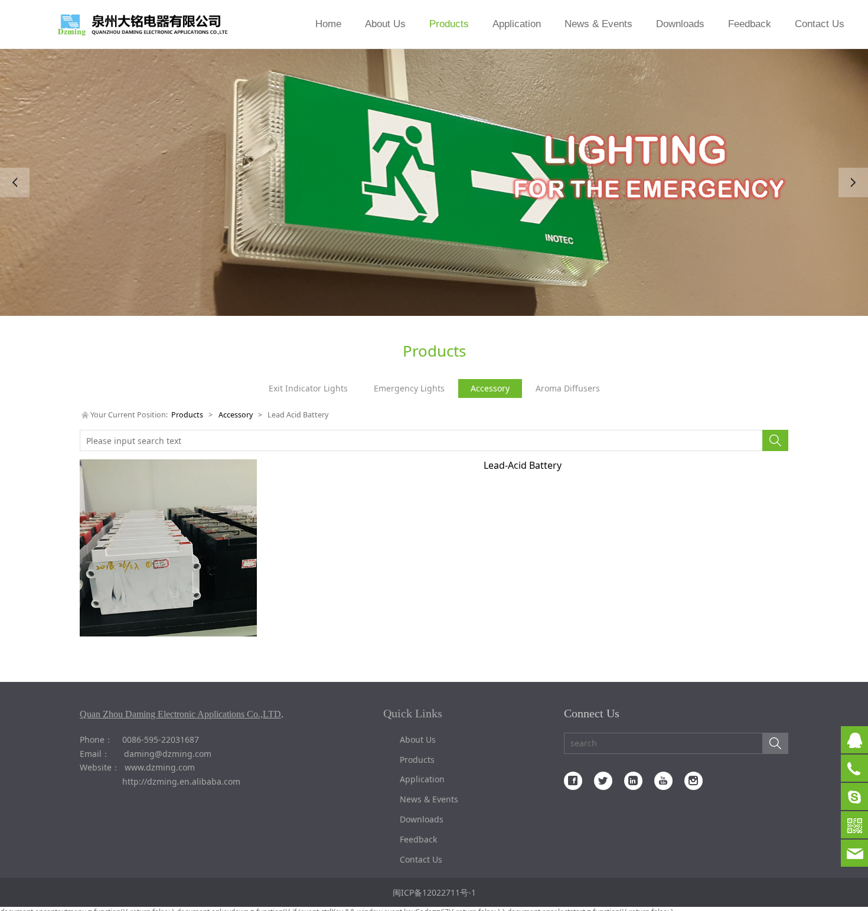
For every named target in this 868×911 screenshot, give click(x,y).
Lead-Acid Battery (523, 465)
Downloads (680, 24)
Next (853, 182)
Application (516, 24)
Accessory (490, 388)
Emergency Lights (409, 388)
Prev (15, 182)
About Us (385, 24)
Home (328, 24)
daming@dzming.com (167, 753)
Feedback (749, 24)
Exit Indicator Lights (308, 388)
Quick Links (412, 713)
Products (449, 24)
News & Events (598, 24)
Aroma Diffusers (568, 388)
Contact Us (819, 24)
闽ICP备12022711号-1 (434, 892)
